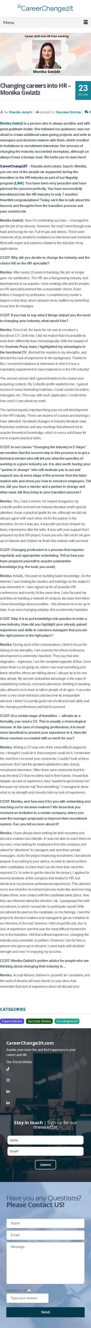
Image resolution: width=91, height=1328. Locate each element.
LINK (19, 183)
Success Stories (68, 112)
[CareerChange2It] (45, 8)
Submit (45, 1165)
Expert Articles (12, 1021)
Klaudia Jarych (20, 112)
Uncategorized (66, 1021)
